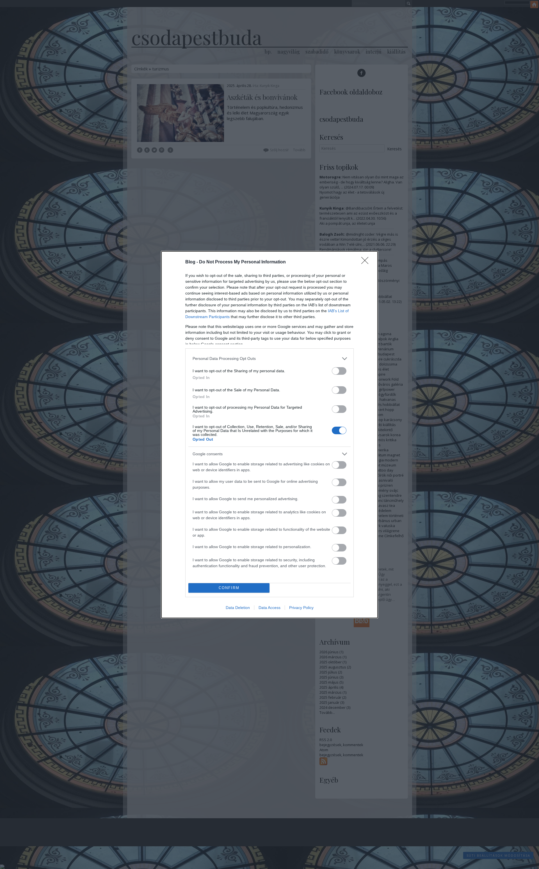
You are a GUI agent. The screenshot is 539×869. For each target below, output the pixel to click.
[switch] (339, 371)
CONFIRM (229, 588)
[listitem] (269, 359)
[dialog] (269, 434)
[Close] (366, 262)
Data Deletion (238, 607)
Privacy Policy (301, 607)
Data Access (269, 607)
